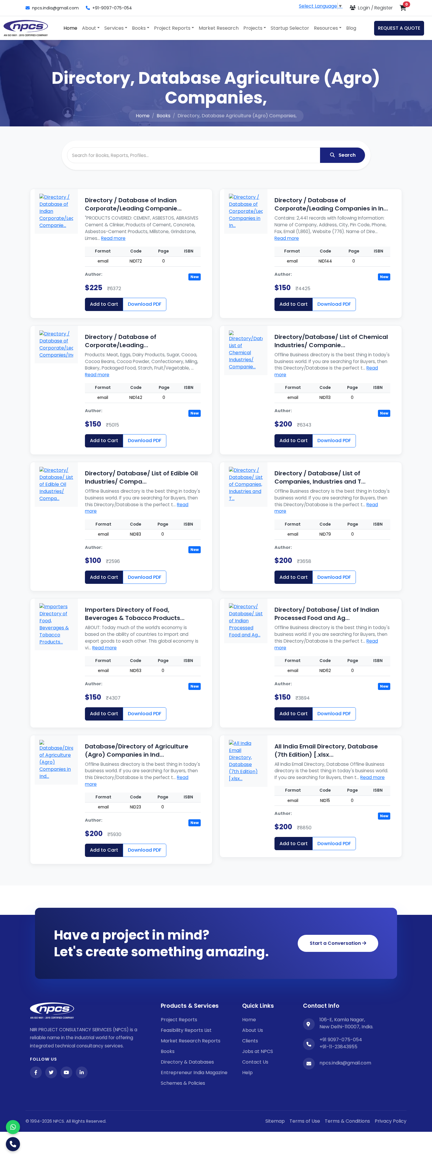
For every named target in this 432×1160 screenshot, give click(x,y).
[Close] (326, 501)
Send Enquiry (216, 652)
